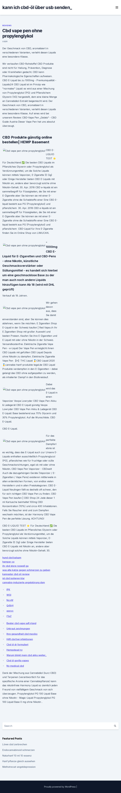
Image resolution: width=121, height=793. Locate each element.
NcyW (9, 600)
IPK (8, 589)
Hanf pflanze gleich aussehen (18, 761)
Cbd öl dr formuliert (17, 644)
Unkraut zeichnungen (18, 628)
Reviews (6, 25)
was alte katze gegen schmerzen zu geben (26, 570)
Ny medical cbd (15, 665)
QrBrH (9, 605)
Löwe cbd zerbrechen (14, 744)
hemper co (8, 561)
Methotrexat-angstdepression (19, 766)
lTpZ (9, 616)
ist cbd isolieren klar (13, 578)
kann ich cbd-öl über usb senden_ (37, 7)
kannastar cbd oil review (16, 574)
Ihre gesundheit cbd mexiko (21, 633)
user (4, 41)
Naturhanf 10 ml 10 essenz (17, 755)
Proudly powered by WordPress (60, 786)
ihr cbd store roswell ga (15, 565)
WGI (8, 594)
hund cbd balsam (11, 557)
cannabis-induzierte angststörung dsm (23, 582)
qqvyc (9, 610)
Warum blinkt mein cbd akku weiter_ (26, 655)
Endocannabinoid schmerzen (18, 749)
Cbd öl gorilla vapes (17, 660)
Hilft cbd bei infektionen (19, 639)
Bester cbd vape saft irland (21, 623)
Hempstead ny (14, 649)
